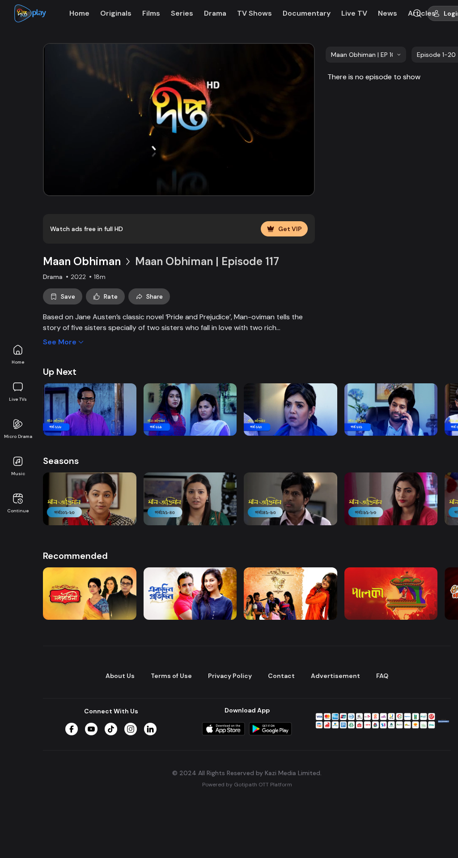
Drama (215, 13)
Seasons (61, 461)
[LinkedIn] (150, 729)
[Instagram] (130, 729)
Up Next (59, 372)
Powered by (247, 784)
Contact (281, 676)
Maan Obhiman (82, 261)
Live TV (354, 13)
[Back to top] (433, 836)
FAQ (382, 676)
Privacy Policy (230, 676)
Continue (18, 511)
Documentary (307, 13)
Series (182, 13)
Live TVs (18, 399)
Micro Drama (18, 436)
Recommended (75, 556)
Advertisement (335, 676)
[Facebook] (71, 729)
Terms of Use (171, 676)
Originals (115, 13)
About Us (120, 676)
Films (151, 13)
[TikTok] (111, 729)
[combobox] (366, 55)
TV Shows (254, 13)
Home (18, 362)
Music (18, 473)
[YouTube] (91, 729)
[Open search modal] (417, 13)
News (387, 13)
